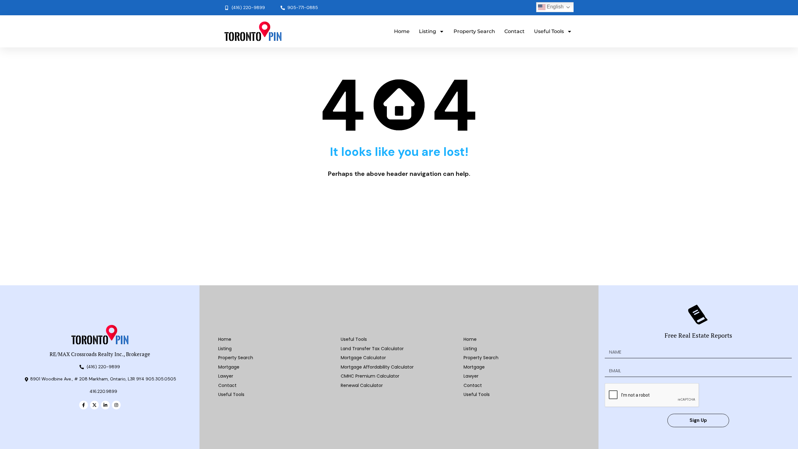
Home (402, 31)
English (555, 6)
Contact (514, 31)
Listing (427, 31)
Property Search (474, 31)
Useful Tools (549, 31)
